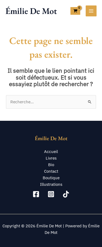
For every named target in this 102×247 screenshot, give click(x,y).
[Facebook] (36, 194)
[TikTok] (66, 194)
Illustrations (51, 184)
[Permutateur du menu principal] (91, 10)
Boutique (51, 177)
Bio (51, 164)
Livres (51, 158)
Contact (51, 171)
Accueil (51, 151)
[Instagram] (51, 194)
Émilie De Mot (31, 11)
